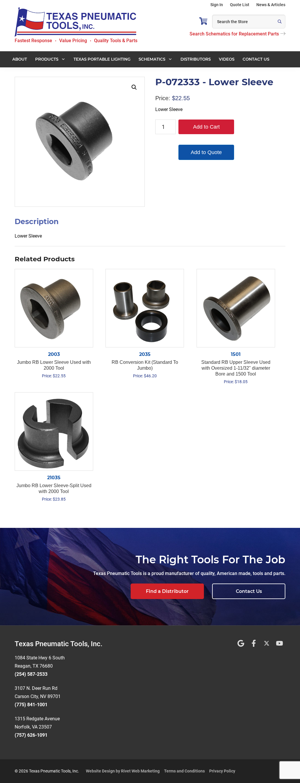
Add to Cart (206, 127)
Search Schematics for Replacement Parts (234, 34)
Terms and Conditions (184, 771)
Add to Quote (206, 152)
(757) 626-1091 (31, 735)
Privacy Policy (222, 771)
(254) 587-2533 (31, 674)
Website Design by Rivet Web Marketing (123, 771)
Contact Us (249, 591)
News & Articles (270, 4)
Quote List (239, 4)
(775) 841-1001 (31, 704)
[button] (134, 87)
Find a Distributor (167, 591)
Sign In (216, 4)
